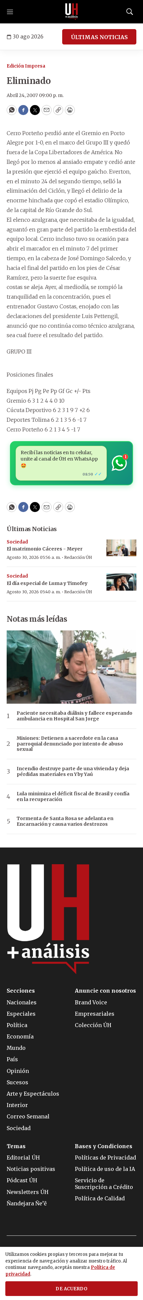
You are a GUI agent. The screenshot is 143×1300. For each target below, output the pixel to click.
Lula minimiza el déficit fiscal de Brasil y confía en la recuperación (73, 796)
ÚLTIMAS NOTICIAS (99, 37)
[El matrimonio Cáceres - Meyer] (121, 548)
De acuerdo (71, 1289)
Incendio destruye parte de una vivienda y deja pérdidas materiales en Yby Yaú (73, 771)
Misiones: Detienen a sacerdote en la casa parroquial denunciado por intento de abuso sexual (70, 743)
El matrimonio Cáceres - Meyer (44, 549)
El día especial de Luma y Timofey (47, 583)
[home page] (71, 11)
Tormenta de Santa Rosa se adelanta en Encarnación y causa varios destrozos (65, 821)
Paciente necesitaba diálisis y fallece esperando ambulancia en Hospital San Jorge (74, 716)
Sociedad (17, 542)
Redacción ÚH (78, 557)
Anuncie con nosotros (105, 991)
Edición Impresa (26, 66)
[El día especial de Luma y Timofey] (121, 582)
